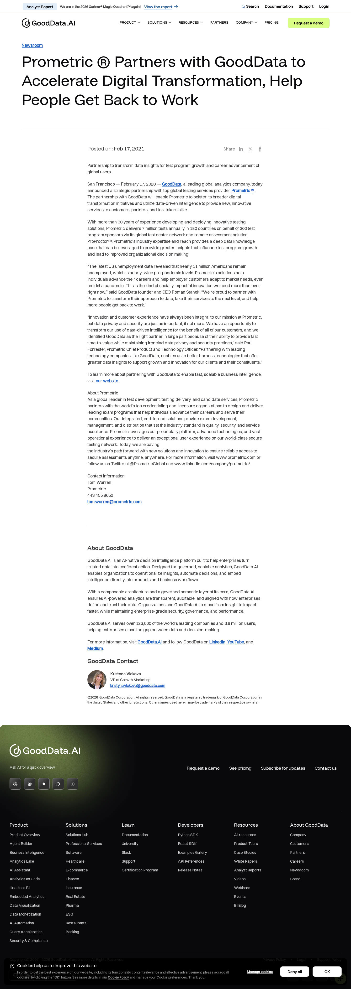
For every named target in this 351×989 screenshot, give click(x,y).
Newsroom (299, 870)
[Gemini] (44, 784)
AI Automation (22, 923)
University (130, 843)
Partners (297, 852)
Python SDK (188, 834)
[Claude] (29, 784)
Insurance (74, 887)
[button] (130, 22)
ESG (69, 914)
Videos (240, 878)
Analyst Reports (247, 870)
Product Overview (25, 834)
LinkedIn (216, 642)
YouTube (235, 642)
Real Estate (75, 896)
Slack (126, 852)
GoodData (171, 184)
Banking (72, 931)
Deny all (294, 971)
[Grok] (58, 784)
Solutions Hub (77, 834)
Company (298, 834)
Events (240, 896)
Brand (295, 878)
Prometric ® (243, 190)
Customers (299, 843)
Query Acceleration (26, 931)
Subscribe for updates (283, 768)
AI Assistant (20, 870)
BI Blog (240, 905)
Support (128, 861)
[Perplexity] (72, 784)
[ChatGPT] (15, 784)
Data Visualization (25, 905)
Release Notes (190, 870)
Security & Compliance (29, 940)
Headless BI (20, 887)
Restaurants (76, 923)
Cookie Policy (118, 977)
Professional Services (84, 843)
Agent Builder (21, 843)
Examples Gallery (192, 852)
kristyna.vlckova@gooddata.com (137, 685)
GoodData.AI (150, 642)
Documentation (135, 834)
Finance (72, 878)
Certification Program (140, 870)
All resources (245, 834)
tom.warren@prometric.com (114, 501)
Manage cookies (260, 971)
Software (74, 852)
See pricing (240, 768)
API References (191, 861)
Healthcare (75, 861)
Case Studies (245, 852)
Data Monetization (25, 914)
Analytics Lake (22, 861)
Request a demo (308, 23)
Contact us (326, 768)
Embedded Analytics (27, 896)
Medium (95, 648)
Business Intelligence (27, 852)
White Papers (245, 861)
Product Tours (246, 843)
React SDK (187, 843)
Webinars (242, 887)
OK (327, 971)
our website (107, 380)
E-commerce (77, 870)
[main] (175, 371)
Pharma (72, 905)
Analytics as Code (25, 878)
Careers (297, 861)
